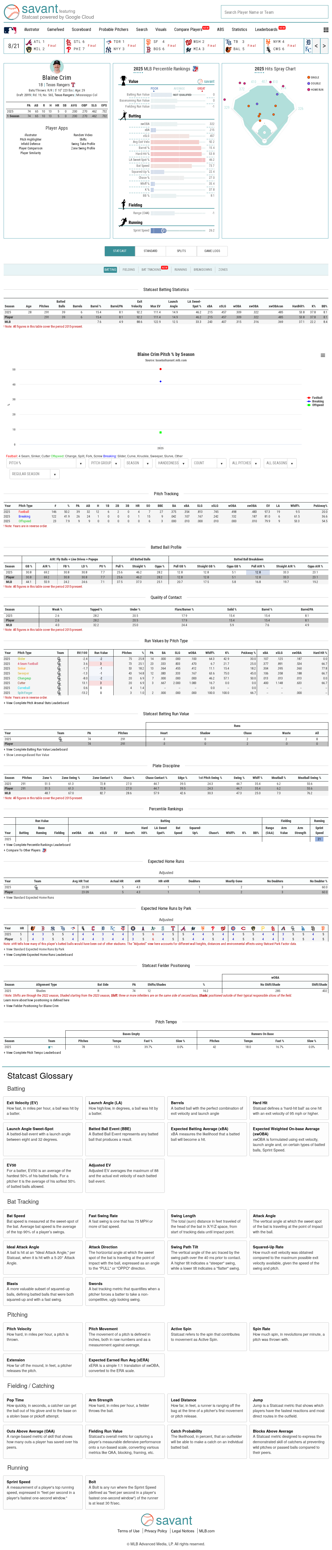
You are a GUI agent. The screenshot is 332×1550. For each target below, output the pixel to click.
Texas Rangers (64, 95)
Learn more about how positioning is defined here (36, 1000)
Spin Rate (261, 1328)
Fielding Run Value (105, 1431)
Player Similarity (30, 153)
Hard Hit (260, 1102)
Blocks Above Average (273, 1431)
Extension (16, 1359)
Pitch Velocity (19, 1328)
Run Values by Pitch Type (166, 640)
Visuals (161, 29)
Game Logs (212, 251)
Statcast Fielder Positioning (166, 965)
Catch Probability (186, 1431)
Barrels (177, 1102)
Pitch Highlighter (31, 139)
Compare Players (188, 29)
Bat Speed (16, 1215)
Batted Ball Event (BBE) (110, 1128)
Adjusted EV (100, 1165)
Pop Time (15, 1399)
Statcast (120, 251)
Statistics (239, 29)
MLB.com (207, 1530)
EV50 (11, 1165)
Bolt (92, 1481)
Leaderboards (270, 29)
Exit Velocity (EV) (22, 1102)
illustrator (31, 29)
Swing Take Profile (83, 144)
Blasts (12, 1283)
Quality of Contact (166, 597)
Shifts (83, 139)
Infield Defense (30, 144)
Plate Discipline (166, 765)
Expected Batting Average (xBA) (199, 1128)
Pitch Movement (103, 1328)
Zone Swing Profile (83, 148)
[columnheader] (12, 304)
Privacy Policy (156, 1530)
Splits (181, 251)
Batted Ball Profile (166, 547)
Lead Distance (183, 1399)
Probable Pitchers (113, 29)
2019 (27, 95)
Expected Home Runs (166, 861)
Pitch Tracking (166, 493)
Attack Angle (264, 1215)
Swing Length (183, 1215)
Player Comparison (31, 148)
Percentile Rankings (166, 808)
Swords (95, 1283)
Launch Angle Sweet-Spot (30, 1128)
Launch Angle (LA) (105, 1102)
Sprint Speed (18, 1481)
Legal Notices (183, 1530)
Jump (258, 1399)
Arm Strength (101, 1399)
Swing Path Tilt (184, 1246)
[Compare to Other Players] (194, 67)
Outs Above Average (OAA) (31, 1431)
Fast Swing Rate (103, 1215)
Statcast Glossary (40, 1075)
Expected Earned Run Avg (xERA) (119, 1359)
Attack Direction (103, 1246)
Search (142, 29)
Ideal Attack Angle (23, 1246)
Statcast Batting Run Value (166, 713)
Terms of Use (129, 1530)
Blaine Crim (56, 77)
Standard (150, 251)
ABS (220, 29)
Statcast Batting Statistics (166, 289)
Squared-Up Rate (268, 1246)
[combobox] (274, 11)
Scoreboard (81, 29)
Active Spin (181, 1328)
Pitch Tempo (166, 1021)
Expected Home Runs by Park (166, 908)
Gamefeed (55, 29)
